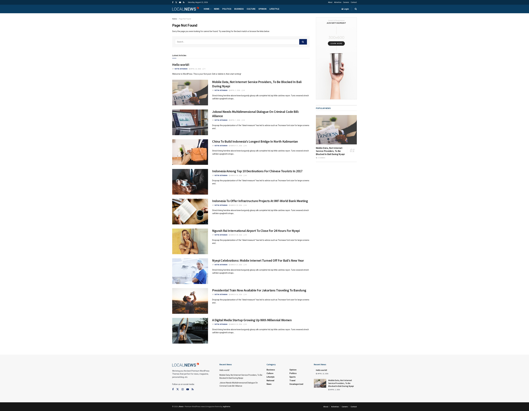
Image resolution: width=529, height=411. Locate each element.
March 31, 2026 (236, 146)
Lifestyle (274, 9)
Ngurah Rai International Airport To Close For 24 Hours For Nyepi (256, 231)
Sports (292, 377)
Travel (292, 380)
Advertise (337, 2)
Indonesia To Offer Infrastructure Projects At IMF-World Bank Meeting (260, 201)
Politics (226, 9)
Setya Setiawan (181, 69)
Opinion (262, 9)
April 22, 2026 (195, 69)
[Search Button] (303, 42)
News (216, 9)
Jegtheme (226, 407)
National (270, 380)
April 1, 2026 (235, 120)
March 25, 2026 (236, 324)
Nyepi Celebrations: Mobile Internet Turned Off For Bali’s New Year (258, 260)
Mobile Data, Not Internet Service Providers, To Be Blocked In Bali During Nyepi (330, 151)
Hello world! (180, 64)
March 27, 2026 (236, 265)
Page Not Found (185, 19)
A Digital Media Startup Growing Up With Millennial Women (252, 320)
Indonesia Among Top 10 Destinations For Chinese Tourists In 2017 (257, 171)
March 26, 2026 (236, 294)
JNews (180, 407)
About (330, 2)
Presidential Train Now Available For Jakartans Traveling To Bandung (259, 290)
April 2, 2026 (235, 90)
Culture (251, 9)
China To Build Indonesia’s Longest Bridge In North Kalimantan (255, 141)
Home (206, 9)
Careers (346, 2)
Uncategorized (296, 384)
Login (346, 9)
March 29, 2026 (236, 205)
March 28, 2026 (236, 235)
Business (239, 9)
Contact (354, 2)
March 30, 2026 (236, 175)
